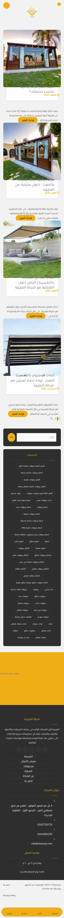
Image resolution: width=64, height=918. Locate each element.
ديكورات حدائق (29, 630)
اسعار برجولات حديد (23, 507)
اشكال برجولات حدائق (42, 555)
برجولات (36, 589)
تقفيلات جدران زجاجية (23, 617)
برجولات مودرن (43, 617)
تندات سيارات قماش (18, 623)
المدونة (28, 771)
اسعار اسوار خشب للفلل (21, 500)
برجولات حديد (23, 596)
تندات (50, 623)
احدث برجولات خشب (43, 500)
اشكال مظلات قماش (32, 575)
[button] (45, 750)
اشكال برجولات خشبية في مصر (32, 562)
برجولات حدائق (39, 596)
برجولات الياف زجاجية (19, 589)
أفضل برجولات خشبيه (32, 479)
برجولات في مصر (40, 610)
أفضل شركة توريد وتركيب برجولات (39, 493)
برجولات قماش (22, 610)
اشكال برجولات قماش (40, 568)
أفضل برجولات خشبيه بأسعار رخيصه (31, 486)
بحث (11, 437)
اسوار (47, 541)
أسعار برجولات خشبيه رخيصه (32, 472)
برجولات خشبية (23, 603)
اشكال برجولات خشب (20, 555)
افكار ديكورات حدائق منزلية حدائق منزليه (32, 582)
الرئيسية (28, 756)
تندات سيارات (37, 623)
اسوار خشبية (40, 548)
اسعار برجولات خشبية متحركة (32, 520)
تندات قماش (46, 630)
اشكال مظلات (20, 568)
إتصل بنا (28, 781)
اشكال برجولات (24, 548)
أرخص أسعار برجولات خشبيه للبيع (32, 466)
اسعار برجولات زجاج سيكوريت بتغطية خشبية (31, 534)
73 (51, 418)
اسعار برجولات (42, 507)
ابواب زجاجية (16, 493)
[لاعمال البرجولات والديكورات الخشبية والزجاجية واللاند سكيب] (32, 12)
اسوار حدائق (34, 541)
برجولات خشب (40, 603)
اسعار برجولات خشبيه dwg (32, 527)
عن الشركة (28, 776)
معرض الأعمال (28, 761)
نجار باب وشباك (23, 637)
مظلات (15, 630)
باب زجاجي (49, 589)
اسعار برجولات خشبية (32, 514)
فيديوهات (28, 766)
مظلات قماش (40, 637)
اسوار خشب (18, 541)
